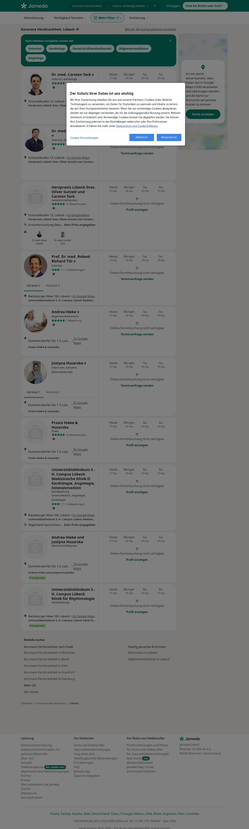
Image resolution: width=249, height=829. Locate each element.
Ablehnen (142, 137)
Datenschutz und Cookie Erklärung (137, 126)
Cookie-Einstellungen (84, 137)
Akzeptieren (169, 137)
